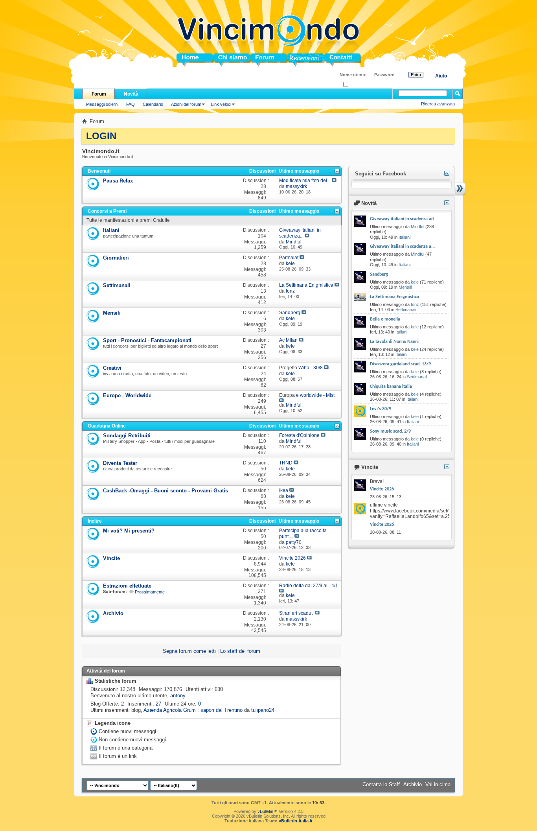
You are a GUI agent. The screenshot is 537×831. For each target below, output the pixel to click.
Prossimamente (150, 592)
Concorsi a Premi (107, 211)
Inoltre (95, 521)
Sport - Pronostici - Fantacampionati (147, 340)
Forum (258, 60)
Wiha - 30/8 (310, 367)
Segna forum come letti (189, 651)
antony (178, 695)
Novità (131, 94)
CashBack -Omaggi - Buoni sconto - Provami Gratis (165, 491)
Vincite (111, 558)
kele (415, 282)
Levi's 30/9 (380, 409)
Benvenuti (99, 171)
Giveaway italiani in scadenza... (300, 233)
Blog (293, 60)
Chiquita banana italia (391, 386)
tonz (415, 304)
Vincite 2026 (292, 558)
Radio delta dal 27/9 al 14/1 (308, 585)
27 (158, 704)
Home (184, 60)
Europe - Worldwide (127, 395)
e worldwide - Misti (316, 395)
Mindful (417, 226)
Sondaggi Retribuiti (127, 436)
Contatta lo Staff (381, 784)
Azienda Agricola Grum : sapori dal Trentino (193, 710)
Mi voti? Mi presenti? (128, 531)
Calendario (153, 104)
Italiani (111, 230)
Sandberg (289, 312)
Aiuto (441, 76)
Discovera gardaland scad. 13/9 (400, 364)
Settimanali (117, 285)
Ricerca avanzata (438, 103)
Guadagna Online (107, 426)
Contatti (333, 60)
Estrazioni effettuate (127, 586)
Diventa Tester (120, 463)
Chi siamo (225, 60)
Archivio (113, 613)
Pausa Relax (118, 181)
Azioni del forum (186, 104)
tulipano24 (262, 710)
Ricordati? (358, 85)
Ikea (283, 490)
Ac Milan (288, 340)
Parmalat (288, 257)
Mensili (112, 313)
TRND (285, 463)
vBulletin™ (267, 811)
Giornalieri (116, 258)
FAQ (130, 104)
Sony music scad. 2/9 (390, 431)
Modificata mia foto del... (305, 180)
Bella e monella (385, 319)
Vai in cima (438, 784)
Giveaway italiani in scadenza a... (402, 246)
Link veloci (221, 104)
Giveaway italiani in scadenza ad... (403, 219)
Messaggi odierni (102, 104)
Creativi (112, 368)
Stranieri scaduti (296, 613)
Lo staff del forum (240, 651)
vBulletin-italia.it (296, 820)
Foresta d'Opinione (299, 435)
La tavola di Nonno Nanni (394, 341)
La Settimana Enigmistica (306, 285)
